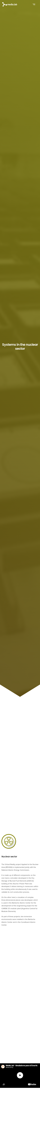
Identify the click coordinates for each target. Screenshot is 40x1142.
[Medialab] (9, 4)
